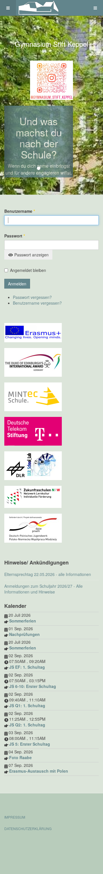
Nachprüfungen (24, 634)
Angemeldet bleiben (28, 270)
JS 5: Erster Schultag (29, 744)
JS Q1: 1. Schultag (27, 705)
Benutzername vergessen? (37, 303)
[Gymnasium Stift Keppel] (39, 8)
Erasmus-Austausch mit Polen (38, 771)
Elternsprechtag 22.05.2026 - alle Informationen (47, 574)
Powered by (30, 844)
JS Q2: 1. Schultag (27, 725)
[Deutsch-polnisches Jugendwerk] (33, 528)
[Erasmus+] (33, 332)
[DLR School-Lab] (33, 465)
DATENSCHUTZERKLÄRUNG (28, 828)
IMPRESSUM (14, 817)
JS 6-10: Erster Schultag (32, 686)
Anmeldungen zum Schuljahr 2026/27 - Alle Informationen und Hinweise (43, 589)
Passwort (14, 236)
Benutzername (19, 211)
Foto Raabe (20, 757)
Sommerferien (22, 621)
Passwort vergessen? (32, 297)
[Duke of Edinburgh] (33, 362)
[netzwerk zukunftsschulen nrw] (33, 496)
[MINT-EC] (33, 396)
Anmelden (17, 284)
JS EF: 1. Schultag (27, 667)
